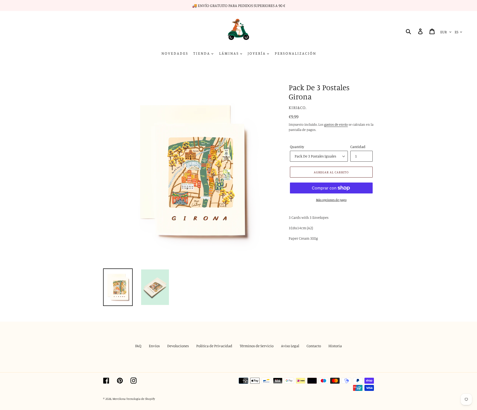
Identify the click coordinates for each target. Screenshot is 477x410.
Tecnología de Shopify (140, 399)
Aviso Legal (290, 345)
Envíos (154, 345)
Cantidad (357, 146)
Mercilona (119, 399)
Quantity (297, 146)
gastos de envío (336, 124)
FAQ (138, 345)
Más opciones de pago (331, 200)
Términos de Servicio (257, 345)
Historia (335, 345)
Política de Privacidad (214, 345)
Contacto (314, 345)
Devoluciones (178, 345)
